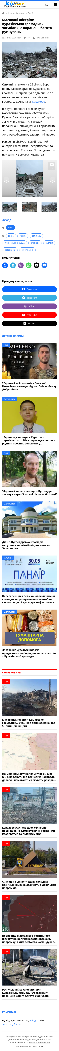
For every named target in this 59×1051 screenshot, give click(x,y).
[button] (9, 207)
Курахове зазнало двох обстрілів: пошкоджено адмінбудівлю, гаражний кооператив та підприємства (28, 830)
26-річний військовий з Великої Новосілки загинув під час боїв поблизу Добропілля (29, 386)
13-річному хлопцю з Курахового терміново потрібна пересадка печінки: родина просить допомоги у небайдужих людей (29, 440)
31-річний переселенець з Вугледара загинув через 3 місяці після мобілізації (29, 492)
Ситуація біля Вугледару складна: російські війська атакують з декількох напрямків (29, 884)
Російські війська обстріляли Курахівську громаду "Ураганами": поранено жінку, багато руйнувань (25, 992)
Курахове (38, 101)
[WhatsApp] (29, 265)
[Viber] (21, 265)
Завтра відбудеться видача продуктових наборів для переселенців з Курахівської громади (29, 653)
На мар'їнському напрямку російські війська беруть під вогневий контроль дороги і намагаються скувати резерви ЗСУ (28, 777)
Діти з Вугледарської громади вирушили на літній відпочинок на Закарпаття (26, 545)
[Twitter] (36, 265)
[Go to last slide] (6, 180)
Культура (8, 557)
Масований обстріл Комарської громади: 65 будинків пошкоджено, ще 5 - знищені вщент (28, 722)
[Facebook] (5, 265)
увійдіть (34, 1020)
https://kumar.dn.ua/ (39, 1042)
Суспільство (9, 399)
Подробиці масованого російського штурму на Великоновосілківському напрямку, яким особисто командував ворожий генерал (28, 938)
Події (10, 227)
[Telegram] (13, 265)
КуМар (6, 220)
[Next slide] (52, 180)
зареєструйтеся (11, 1024)
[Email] (44, 265)
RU (47, 4)
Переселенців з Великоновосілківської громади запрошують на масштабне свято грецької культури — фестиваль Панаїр (28, 599)
